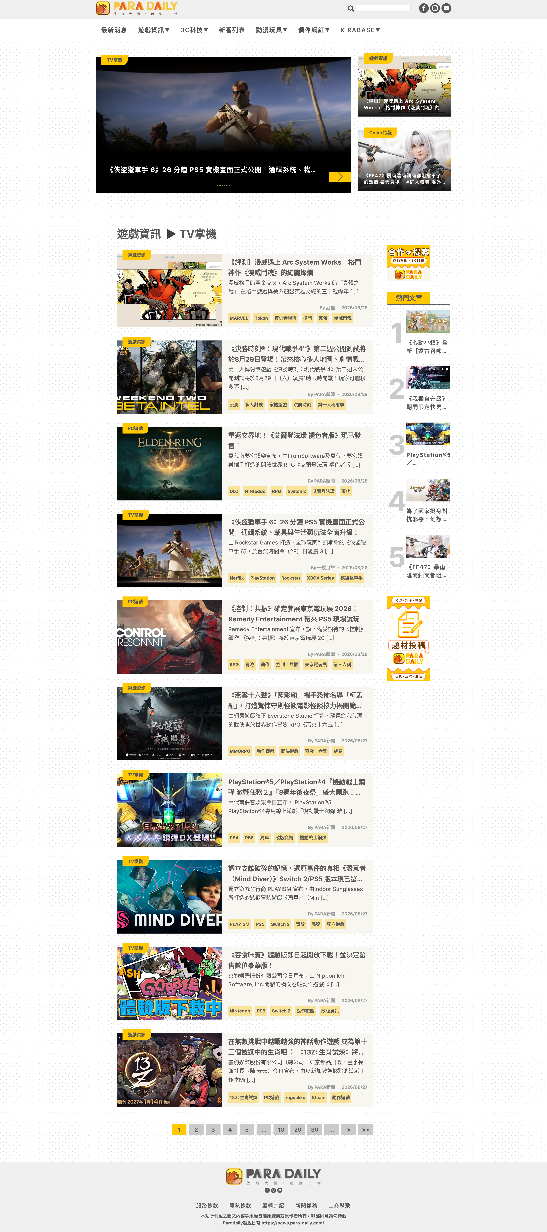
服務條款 (207, 1205)
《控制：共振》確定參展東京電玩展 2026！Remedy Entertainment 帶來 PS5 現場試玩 (293, 614)
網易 (338, 751)
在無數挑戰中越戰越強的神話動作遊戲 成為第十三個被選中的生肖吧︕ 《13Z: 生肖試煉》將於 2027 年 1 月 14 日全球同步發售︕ (297, 1047)
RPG (276, 491)
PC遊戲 (271, 1097)
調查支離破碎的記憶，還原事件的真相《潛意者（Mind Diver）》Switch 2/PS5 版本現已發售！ (297, 874)
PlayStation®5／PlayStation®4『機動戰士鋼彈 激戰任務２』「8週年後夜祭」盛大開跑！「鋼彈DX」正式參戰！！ (296, 788)
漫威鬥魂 (343, 318)
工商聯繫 (340, 1205)
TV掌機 (198, 234)
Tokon (261, 318)
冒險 (249, 664)
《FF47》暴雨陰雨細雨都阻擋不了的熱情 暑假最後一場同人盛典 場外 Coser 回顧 (428, 571)
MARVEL (239, 318)
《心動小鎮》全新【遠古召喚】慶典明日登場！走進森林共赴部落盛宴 (427, 347)
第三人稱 (342, 664)
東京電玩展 (316, 664)
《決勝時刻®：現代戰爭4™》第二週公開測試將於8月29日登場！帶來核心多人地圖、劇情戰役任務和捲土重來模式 (297, 355)
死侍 (323, 318)
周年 (264, 837)
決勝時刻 (302, 404)
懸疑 (316, 924)
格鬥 (307, 318)
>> (365, 1129)
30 (314, 1129)
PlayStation (262, 578)
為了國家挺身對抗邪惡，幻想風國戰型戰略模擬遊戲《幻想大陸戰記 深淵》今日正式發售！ (428, 515)
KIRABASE (358, 30)
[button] (283, 177)
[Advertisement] (408, 299)
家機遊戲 (278, 404)
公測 (234, 404)
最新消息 (114, 30)
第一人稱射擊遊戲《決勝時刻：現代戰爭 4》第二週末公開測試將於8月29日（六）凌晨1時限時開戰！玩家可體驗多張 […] (297, 378)
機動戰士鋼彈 (313, 837)
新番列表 (232, 30)
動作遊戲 (265, 751)
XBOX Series (320, 578)
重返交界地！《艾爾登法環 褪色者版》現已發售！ (294, 440)
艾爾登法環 (324, 491)
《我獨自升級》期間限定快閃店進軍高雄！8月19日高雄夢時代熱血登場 (428, 403)
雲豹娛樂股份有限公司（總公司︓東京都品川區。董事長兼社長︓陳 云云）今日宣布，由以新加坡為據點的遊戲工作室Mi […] (296, 1071)
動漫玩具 (269, 30)
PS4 (234, 837)
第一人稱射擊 (331, 404)
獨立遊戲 (336, 924)
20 (297, 1129)
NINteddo (255, 491)
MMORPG (240, 751)
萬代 (345, 491)
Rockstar (291, 578)
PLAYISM (239, 924)
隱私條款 (240, 1205)
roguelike (295, 1097)
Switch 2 (297, 491)
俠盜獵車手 (352, 578)
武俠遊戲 (290, 751)
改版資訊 (284, 837)
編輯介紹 (273, 1205)
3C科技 (191, 30)
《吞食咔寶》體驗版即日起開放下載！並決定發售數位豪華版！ (297, 960)
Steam (318, 1097)
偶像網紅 (311, 30)
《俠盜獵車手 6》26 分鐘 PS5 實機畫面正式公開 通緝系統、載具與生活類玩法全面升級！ (296, 527)
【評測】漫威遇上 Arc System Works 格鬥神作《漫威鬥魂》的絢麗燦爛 (294, 267)
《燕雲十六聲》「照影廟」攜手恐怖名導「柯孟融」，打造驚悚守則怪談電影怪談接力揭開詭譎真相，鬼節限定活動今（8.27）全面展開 (295, 701)
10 (281, 1129)
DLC (234, 491)
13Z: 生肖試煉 (244, 1097)
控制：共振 (287, 664)
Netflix (237, 578)
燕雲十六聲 (316, 751)
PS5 (249, 837)
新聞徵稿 (306, 1205)
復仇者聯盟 (285, 318)
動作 (265, 664)
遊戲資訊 (151, 30)
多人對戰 (254, 404)
